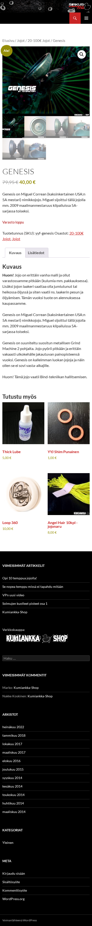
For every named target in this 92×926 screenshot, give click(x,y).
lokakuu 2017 (12, 744)
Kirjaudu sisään (13, 873)
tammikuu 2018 (13, 735)
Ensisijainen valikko (86, 18)
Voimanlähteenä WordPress (19, 920)
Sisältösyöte (11, 882)
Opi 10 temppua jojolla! (19, 578)
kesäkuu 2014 (12, 786)
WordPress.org (13, 899)
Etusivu (8, 40)
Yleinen (7, 843)
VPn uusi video (13, 595)
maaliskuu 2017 (13, 752)
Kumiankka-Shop (14, 612)
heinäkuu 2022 (13, 727)
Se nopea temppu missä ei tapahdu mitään (32, 587)
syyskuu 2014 (12, 778)
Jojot (21, 40)
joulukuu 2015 (13, 769)
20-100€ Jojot (39, 40)
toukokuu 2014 (13, 795)
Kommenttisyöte (14, 890)
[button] (81, 54)
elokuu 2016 (11, 761)
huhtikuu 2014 (13, 803)
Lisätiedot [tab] (36, 252)
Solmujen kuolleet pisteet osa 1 (24, 603)
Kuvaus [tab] (15, 252)
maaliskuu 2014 (13, 812)
